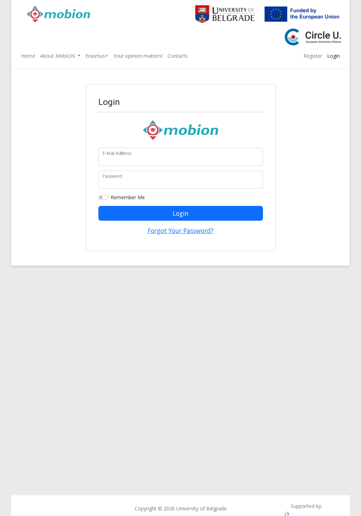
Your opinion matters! (138, 55)
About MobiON (58, 55)
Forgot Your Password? (181, 230)
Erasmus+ (96, 55)
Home (28, 55)
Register (313, 55)
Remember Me (128, 197)
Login (333, 55)
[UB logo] (221, 10)
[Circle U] (309, 33)
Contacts (177, 55)
